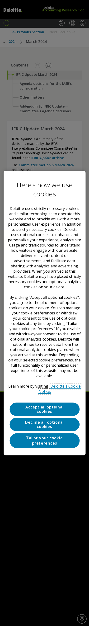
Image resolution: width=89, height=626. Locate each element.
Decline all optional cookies (44, 424)
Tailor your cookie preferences (44, 440)
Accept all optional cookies (44, 409)
